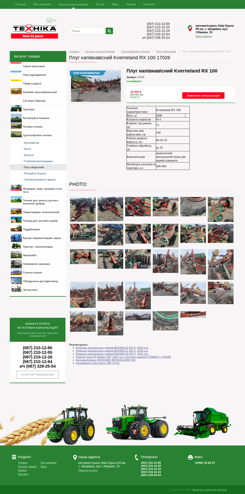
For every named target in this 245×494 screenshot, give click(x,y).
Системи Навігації (34, 100)
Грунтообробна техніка (135, 51)
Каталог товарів (27, 466)
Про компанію (42, 4)
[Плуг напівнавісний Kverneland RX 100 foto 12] (193, 233)
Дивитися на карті (88, 470)
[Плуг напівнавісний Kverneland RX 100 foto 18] (193, 261)
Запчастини (30, 289)
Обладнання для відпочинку (40, 281)
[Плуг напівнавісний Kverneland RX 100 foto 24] (193, 293)
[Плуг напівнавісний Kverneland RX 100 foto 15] (110, 259)
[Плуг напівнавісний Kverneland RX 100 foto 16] (138, 259)
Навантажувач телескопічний (41, 212)
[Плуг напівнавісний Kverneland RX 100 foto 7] (220, 209)
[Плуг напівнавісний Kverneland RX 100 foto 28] (138, 316)
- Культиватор (30, 142)
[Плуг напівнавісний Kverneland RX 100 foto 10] (138, 234)
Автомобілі (29, 255)
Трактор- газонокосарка (38, 246)
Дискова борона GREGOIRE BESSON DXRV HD (105, 359)
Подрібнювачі (31, 229)
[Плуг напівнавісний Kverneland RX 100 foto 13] (220, 233)
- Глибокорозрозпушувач (37, 161)
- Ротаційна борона (34, 173)
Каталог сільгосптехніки (73, 4)
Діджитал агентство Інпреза (209, 489)
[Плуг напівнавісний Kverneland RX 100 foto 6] (193, 206)
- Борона (27, 154)
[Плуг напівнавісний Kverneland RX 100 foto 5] (165, 206)
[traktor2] (137, 444)
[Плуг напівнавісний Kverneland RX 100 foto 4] (138, 206)
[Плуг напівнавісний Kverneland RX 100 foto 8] (83, 233)
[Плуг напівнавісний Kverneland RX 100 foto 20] (83, 295)
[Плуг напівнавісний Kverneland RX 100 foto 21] (110, 291)
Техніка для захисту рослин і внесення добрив (41, 202)
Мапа (44, 466)
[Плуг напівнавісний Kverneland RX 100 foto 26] (83, 321)
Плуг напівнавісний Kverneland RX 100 (206, 51)
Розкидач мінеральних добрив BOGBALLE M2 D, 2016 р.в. (112, 347)
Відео (115, 4)
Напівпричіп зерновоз (36, 263)
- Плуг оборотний (33, 167)
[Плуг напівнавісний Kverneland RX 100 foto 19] (220, 264)
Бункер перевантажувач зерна (42, 238)
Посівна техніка (32, 126)
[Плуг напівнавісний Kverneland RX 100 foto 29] (165, 321)
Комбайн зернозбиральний (40, 92)
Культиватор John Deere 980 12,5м (97, 363)
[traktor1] (72, 444)
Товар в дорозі (32, 83)
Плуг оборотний (166, 51)
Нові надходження (34, 74)
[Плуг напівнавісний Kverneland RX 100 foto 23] (165, 289)
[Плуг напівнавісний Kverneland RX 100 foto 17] (165, 261)
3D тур (100, 4)
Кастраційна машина (36, 117)
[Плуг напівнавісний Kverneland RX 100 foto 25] (220, 293)
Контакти (148, 4)
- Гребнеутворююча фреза (39, 179)
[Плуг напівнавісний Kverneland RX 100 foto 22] (138, 295)
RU (54, 20)
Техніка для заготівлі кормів (40, 220)
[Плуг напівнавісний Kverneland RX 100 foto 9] (110, 234)
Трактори (28, 109)
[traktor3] (202, 444)
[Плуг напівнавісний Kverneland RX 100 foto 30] (193, 314)
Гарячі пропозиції (34, 66)
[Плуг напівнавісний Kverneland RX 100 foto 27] (110, 323)
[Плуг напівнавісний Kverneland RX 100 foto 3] (110, 209)
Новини (131, 4)
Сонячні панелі (32, 272)
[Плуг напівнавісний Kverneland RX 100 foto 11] (165, 235)
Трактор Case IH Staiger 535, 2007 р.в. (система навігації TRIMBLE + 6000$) (123, 356)
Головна (21, 4)
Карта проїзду (204, 36)
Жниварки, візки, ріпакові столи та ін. (42, 190)
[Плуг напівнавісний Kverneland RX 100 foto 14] (83, 256)
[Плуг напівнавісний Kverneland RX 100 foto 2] (83, 209)
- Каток (26, 148)
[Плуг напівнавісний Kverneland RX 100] (96, 102)
